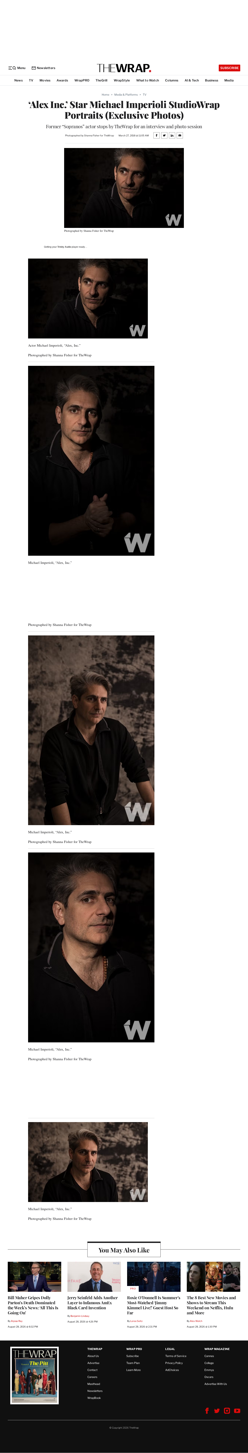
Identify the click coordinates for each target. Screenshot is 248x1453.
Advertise (93, 1363)
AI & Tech (192, 80)
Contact (92, 1370)
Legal (170, 1349)
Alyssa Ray (16, 1321)
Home (105, 94)
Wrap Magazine (217, 1349)
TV (31, 80)
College (209, 1363)
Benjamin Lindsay (80, 1316)
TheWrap (94, 1349)
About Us (93, 1356)
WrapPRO (81, 80)
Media (229, 80)
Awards (62, 80)
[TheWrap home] (124, 68)
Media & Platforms (126, 94)
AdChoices (172, 1370)
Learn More (133, 1370)
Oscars (208, 1377)
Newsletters (46, 68)
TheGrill (102, 80)
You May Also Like (124, 1250)
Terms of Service (175, 1356)
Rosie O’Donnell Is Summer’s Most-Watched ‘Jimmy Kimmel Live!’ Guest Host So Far (153, 1305)
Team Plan (133, 1363)
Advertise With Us (215, 1383)
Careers (92, 1377)
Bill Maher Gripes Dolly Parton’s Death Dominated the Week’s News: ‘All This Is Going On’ (33, 1305)
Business (211, 80)
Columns (171, 80)
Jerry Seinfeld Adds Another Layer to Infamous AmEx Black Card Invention (92, 1302)
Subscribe (229, 68)
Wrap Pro (134, 1349)
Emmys (209, 1370)
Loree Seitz (136, 1321)
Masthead (93, 1383)
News (18, 80)
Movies (45, 80)
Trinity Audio (64, 247)
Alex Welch (196, 1321)
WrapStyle (122, 80)
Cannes (209, 1356)
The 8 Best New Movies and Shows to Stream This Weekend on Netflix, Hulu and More (211, 1305)
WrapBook (94, 1397)
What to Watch (147, 80)
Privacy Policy (174, 1363)
